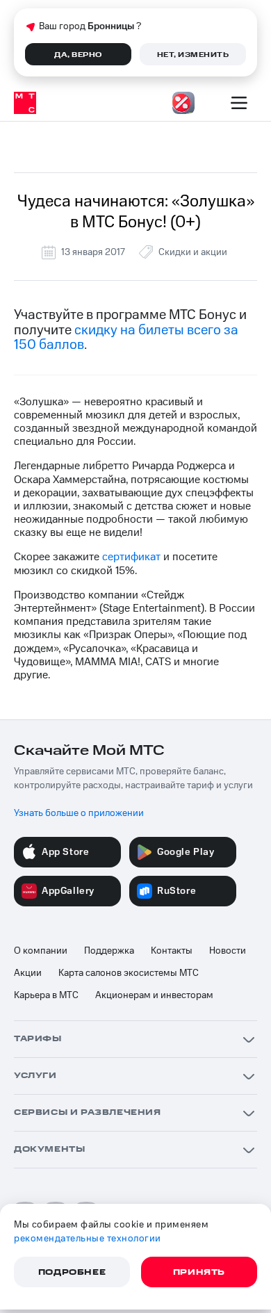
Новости (227, 951)
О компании (40, 951)
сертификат (131, 556)
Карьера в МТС (46, 995)
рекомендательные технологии (87, 1239)
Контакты (171, 951)
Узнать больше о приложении (79, 813)
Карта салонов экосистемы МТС (128, 973)
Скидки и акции (192, 252)
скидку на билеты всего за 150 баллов (126, 337)
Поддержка (109, 951)
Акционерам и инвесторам (154, 995)
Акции (28, 973)
